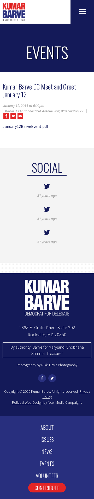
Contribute (47, 488)
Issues (47, 439)
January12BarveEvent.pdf (25, 126)
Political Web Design (27, 402)
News (47, 451)
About (47, 427)
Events (47, 464)
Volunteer (47, 476)
